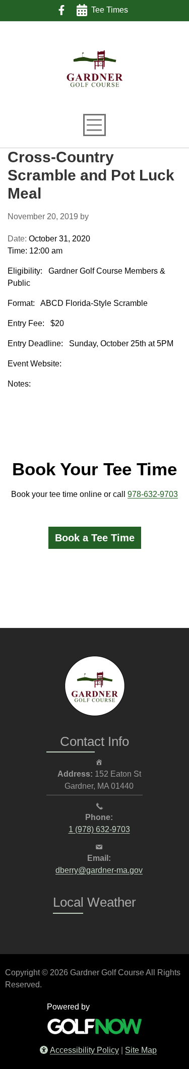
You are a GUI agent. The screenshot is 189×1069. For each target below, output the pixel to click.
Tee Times (109, 10)
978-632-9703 (153, 494)
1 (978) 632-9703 (99, 830)
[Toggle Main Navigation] (94, 125)
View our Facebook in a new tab (61, 10)
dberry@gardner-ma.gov (99, 870)
